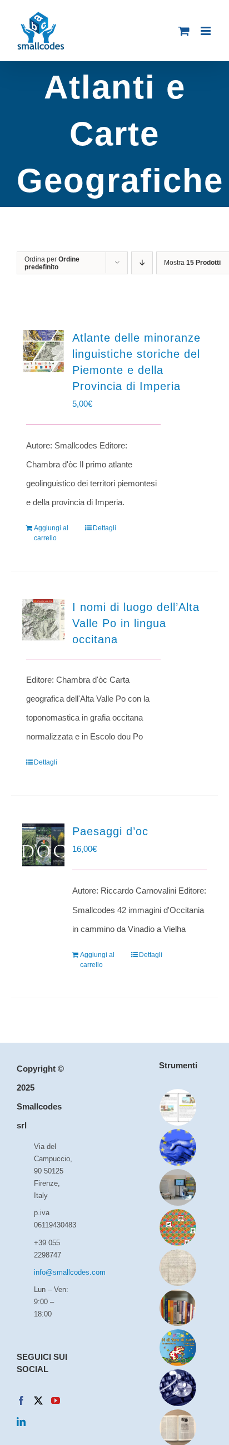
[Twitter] (38, 1400)
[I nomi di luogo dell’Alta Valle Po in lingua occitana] (43, 619)
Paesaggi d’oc (110, 831)
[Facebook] (21, 1400)
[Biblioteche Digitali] (178, 1267)
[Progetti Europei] (178, 1147)
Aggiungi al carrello (51, 533)
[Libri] (178, 1308)
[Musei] (178, 1187)
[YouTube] (55, 1400)
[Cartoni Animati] (178, 1348)
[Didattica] (178, 1227)
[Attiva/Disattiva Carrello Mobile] (184, 31)
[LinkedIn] (21, 1421)
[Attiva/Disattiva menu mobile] (206, 31)
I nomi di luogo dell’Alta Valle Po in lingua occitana (136, 623)
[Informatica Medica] (178, 1388)
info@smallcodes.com (52, 1272)
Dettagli (104, 528)
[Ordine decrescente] (142, 262)
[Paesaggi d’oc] (43, 844)
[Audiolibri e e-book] (178, 1107)
